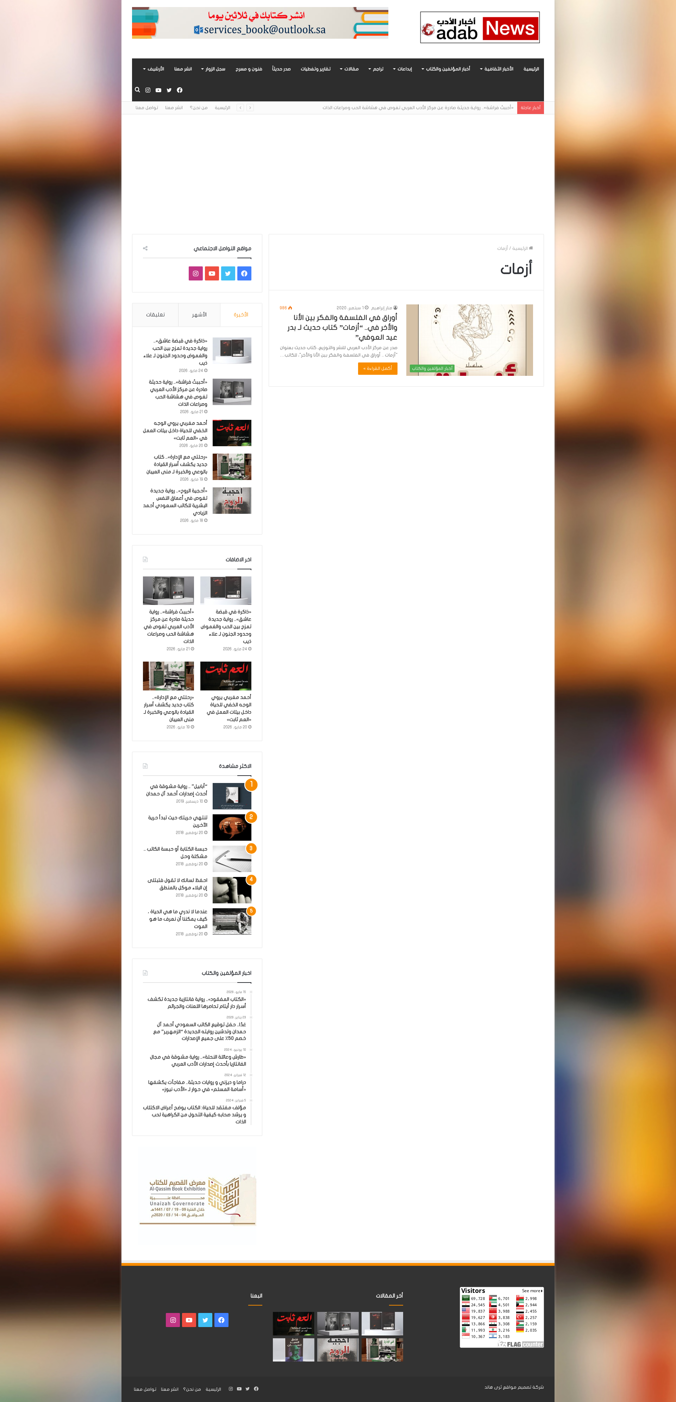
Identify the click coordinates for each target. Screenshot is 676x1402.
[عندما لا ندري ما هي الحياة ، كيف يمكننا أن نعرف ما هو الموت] (232, 921)
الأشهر (199, 314)
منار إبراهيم (381, 308)
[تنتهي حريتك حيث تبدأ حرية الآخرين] (232, 827)
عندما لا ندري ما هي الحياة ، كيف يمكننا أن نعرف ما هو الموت (177, 919)
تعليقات (155, 314)
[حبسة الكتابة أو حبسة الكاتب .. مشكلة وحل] (232, 859)
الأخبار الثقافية (498, 69)
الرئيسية (531, 69)
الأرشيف (156, 69)
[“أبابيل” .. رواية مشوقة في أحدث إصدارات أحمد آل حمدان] (232, 796)
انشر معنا (183, 69)
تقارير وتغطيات (316, 69)
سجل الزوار (215, 69)
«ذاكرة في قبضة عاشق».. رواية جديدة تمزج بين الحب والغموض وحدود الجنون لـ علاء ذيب (226, 626)
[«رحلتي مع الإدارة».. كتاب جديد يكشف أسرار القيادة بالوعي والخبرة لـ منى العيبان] (232, 467)
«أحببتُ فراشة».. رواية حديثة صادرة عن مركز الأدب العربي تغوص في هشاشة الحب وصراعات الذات (169, 626)
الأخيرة (241, 314)
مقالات (351, 69)
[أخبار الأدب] (479, 29)
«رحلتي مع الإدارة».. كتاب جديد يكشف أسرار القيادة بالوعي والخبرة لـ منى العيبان (176, 464)
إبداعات (405, 69)
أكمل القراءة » (377, 368)
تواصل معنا (147, 107)
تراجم (378, 69)
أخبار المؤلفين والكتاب (448, 69)
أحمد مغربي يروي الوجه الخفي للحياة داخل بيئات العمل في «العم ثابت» (175, 431)
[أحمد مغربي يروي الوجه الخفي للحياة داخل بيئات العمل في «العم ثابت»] (232, 433)
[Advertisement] (338, 174)
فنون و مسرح (249, 69)
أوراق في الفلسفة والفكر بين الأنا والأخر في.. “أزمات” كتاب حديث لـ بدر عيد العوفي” (343, 327)
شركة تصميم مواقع (523, 1387)
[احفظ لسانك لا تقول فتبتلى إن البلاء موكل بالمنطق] (232, 890)
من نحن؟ (199, 107)
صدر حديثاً (281, 69)
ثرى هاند (493, 1387)
